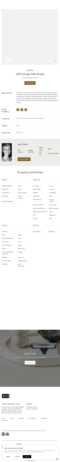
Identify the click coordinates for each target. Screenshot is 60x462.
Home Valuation (32, 418)
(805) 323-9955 (6, 411)
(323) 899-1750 (41, 152)
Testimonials (44, 418)
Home (3, 418)
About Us (11, 418)
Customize (17, 456)
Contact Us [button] (30, 362)
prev (7, 61)
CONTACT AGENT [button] (24, 159)
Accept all (27, 456)
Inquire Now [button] (30, 83)
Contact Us (4, 420)
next (11, 61)
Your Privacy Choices (30, 460)
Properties (21, 418)
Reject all (8, 456)
